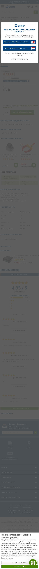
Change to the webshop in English (16, 42)
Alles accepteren (19, 566)
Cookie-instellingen (19, 563)
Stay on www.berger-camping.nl (15, 48)
